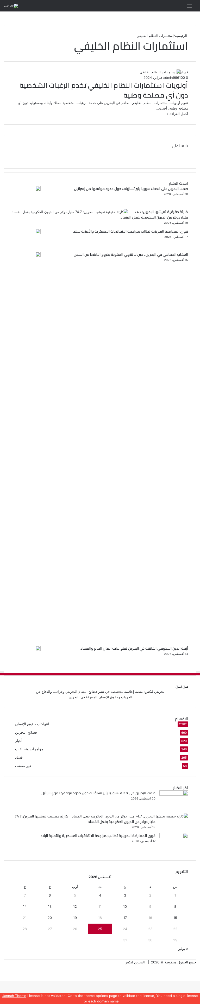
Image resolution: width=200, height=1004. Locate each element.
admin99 (170, 77)
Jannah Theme (14, 996)
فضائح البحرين (26, 732)
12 (75, 906)
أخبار (18, 741)
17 (125, 918)
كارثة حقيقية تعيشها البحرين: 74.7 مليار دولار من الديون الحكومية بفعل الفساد (154, 214)
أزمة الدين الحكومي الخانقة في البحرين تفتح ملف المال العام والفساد (134, 648)
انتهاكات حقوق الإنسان (32, 724)
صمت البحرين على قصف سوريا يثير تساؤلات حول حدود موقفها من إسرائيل (131, 188)
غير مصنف (23, 766)
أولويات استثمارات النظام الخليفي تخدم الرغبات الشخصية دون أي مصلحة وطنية (104, 90)
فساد (19, 757)
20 (50, 918)
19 (75, 918)
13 (50, 906)
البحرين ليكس (135, 962)
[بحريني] (11, 6)
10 (125, 906)
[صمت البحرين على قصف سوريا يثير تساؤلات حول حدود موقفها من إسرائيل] (26, 190)
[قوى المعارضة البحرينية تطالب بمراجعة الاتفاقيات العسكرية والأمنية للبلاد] (26, 233)
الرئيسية (181, 36)
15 (175, 918)
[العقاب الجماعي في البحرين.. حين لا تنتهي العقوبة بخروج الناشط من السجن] (26, 256)
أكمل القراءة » (177, 114)
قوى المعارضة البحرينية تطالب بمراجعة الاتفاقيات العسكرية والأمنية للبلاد (130, 231)
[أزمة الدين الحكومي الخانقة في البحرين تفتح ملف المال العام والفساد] (26, 650)
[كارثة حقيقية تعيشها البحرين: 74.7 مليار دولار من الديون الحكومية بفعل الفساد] (70, 212)
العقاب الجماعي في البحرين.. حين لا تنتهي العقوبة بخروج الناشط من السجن (131, 254)
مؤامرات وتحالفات (29, 749)
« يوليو (183, 949)
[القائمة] (189, 8)
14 (25, 906)
